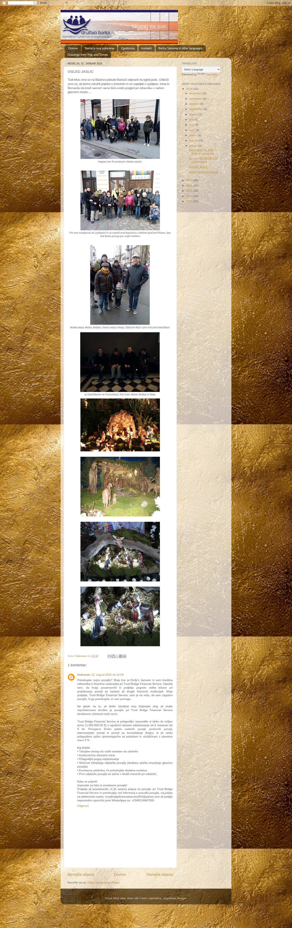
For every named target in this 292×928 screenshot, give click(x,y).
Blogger (182, 898)
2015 (189, 190)
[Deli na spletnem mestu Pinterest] (125, 656)
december (196, 93)
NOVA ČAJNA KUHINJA (203, 172)
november (196, 98)
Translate (211, 74)
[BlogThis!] (113, 656)
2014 (189, 196)
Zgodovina (127, 48)
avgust (193, 114)
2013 (189, 201)
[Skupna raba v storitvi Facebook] (121, 656)
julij (191, 119)
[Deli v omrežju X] (117, 656)
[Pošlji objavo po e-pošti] (109, 656)
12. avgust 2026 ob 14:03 (107, 674)
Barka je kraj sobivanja (99, 48)
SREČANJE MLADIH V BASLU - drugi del (203, 152)
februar (194, 140)
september (196, 109)
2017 (189, 180)
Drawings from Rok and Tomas (88, 54)
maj (192, 124)
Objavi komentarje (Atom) (103, 882)
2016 (189, 185)
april (192, 130)
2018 (189, 88)
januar (193, 145)
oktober (194, 103)
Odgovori (83, 805)
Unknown (83, 674)
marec (193, 135)
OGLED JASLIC (198, 167)
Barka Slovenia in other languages (181, 48)
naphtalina (154, 898)
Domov (73, 48)
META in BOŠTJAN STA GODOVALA (203, 160)
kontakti (146, 48)
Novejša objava (81, 874)
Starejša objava (159, 874)
